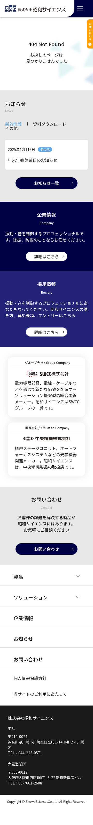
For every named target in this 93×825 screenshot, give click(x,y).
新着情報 (13, 124)
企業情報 (23, 617)
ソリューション (30, 597)
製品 (18, 576)
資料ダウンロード (49, 124)
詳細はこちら (46, 256)
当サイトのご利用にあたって (40, 694)
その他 (11, 128)
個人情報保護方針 (30, 678)
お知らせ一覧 (46, 183)
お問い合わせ (46, 549)
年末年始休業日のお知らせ (32, 160)
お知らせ (23, 638)
